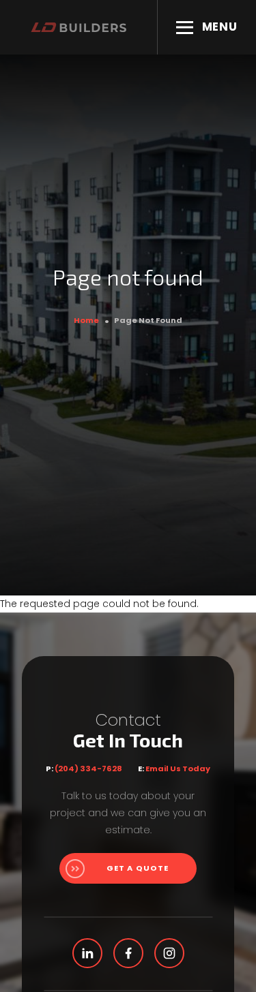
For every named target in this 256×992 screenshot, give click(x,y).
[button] (207, 27)
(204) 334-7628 (88, 768)
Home (86, 320)
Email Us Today (177, 768)
